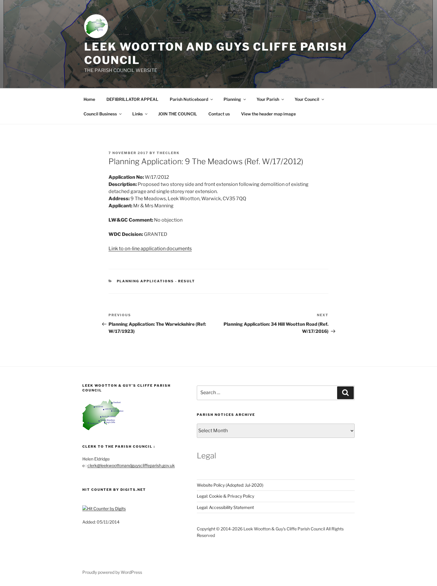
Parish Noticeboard (189, 99)
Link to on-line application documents (150, 248)
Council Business (100, 113)
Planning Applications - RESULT (156, 281)
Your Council (307, 99)
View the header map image (268, 113)
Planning (232, 99)
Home (89, 99)
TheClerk (168, 153)
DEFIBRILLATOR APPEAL (132, 99)
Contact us (219, 113)
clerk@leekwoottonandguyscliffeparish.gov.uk (131, 465)
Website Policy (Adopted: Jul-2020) (230, 485)
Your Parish (268, 99)
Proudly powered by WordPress (112, 572)
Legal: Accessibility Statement (225, 507)
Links (137, 113)
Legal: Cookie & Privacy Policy (225, 496)
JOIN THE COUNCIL (177, 113)
